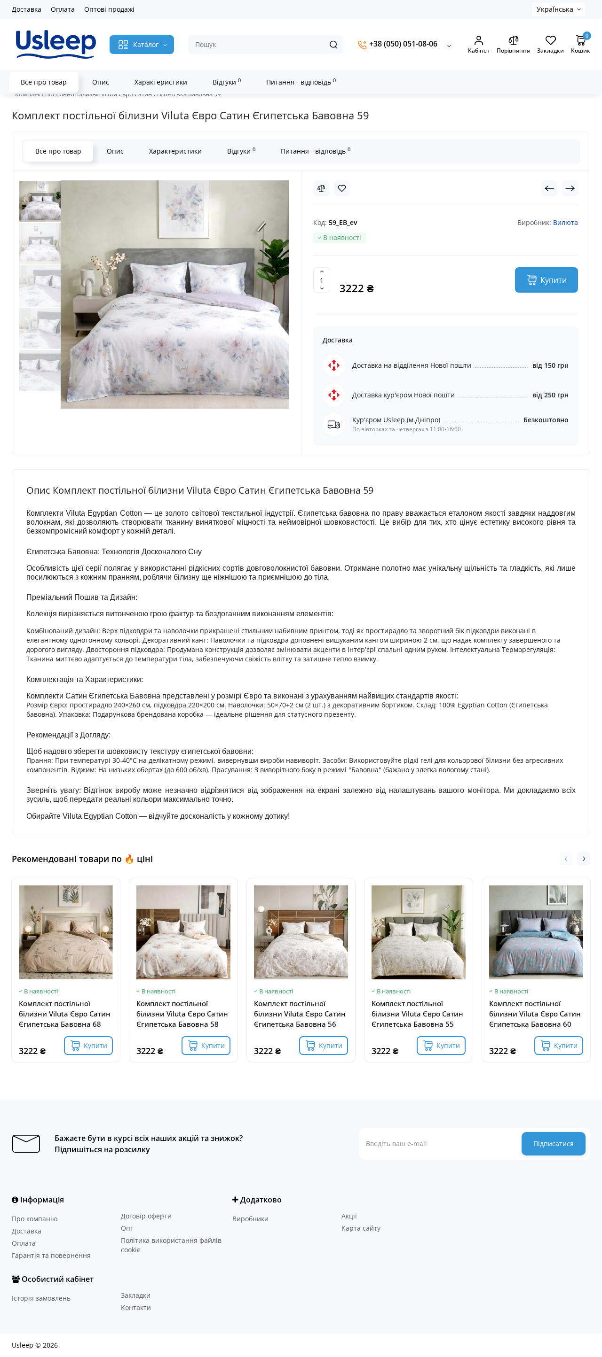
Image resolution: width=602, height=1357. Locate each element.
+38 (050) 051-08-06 (402, 44)
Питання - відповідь (301, 81)
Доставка (26, 9)
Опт (127, 1228)
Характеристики (161, 82)
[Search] (333, 44)
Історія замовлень (41, 1298)
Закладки (135, 1295)
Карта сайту (360, 1228)
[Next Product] (570, 188)
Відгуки (227, 81)
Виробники (250, 1218)
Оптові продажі (109, 9)
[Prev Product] (549, 188)
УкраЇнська (555, 9)
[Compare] (321, 188)
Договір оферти (146, 1215)
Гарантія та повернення (51, 1255)
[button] (565, 858)
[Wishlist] (342, 188)
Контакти (136, 1307)
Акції (349, 1215)
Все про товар (44, 82)
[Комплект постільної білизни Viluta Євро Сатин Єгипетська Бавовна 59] (40, 201)
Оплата (63, 9)
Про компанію (35, 1218)
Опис (100, 82)
